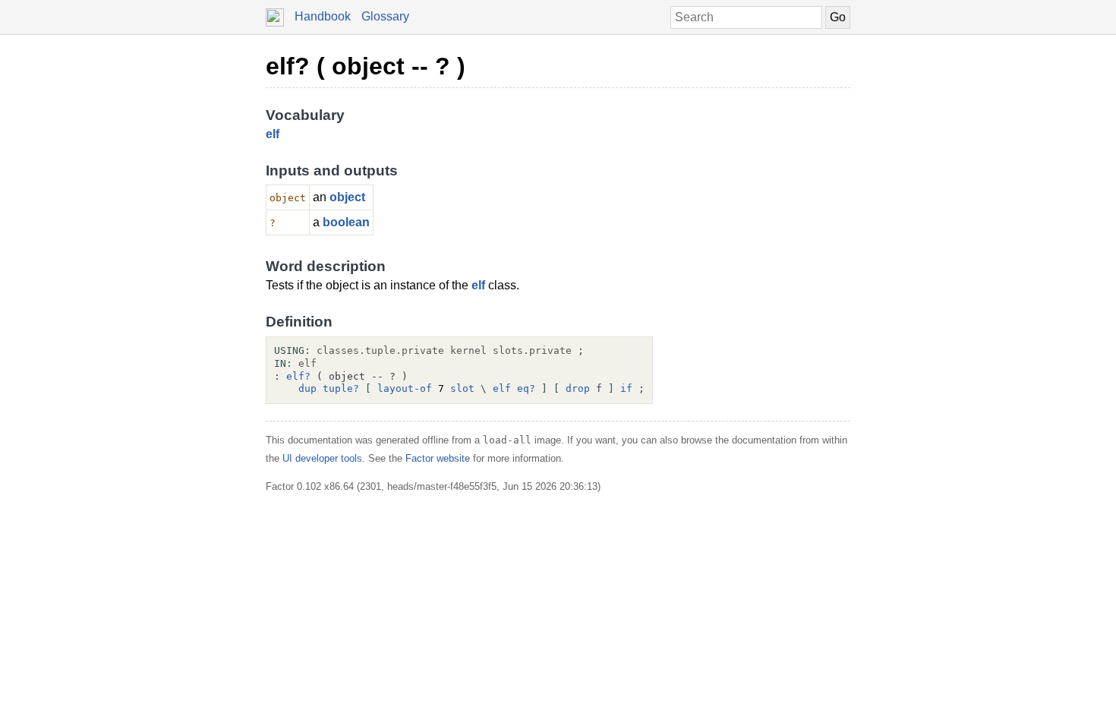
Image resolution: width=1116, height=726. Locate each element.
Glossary (385, 16)
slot (462, 388)
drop (578, 388)
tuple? (341, 388)
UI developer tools (322, 458)
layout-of (404, 388)
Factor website (437, 458)
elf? (298, 376)
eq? (526, 388)
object (347, 197)
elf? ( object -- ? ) (365, 66)
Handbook (323, 16)
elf (272, 134)
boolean (346, 222)
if (626, 388)
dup (307, 388)
